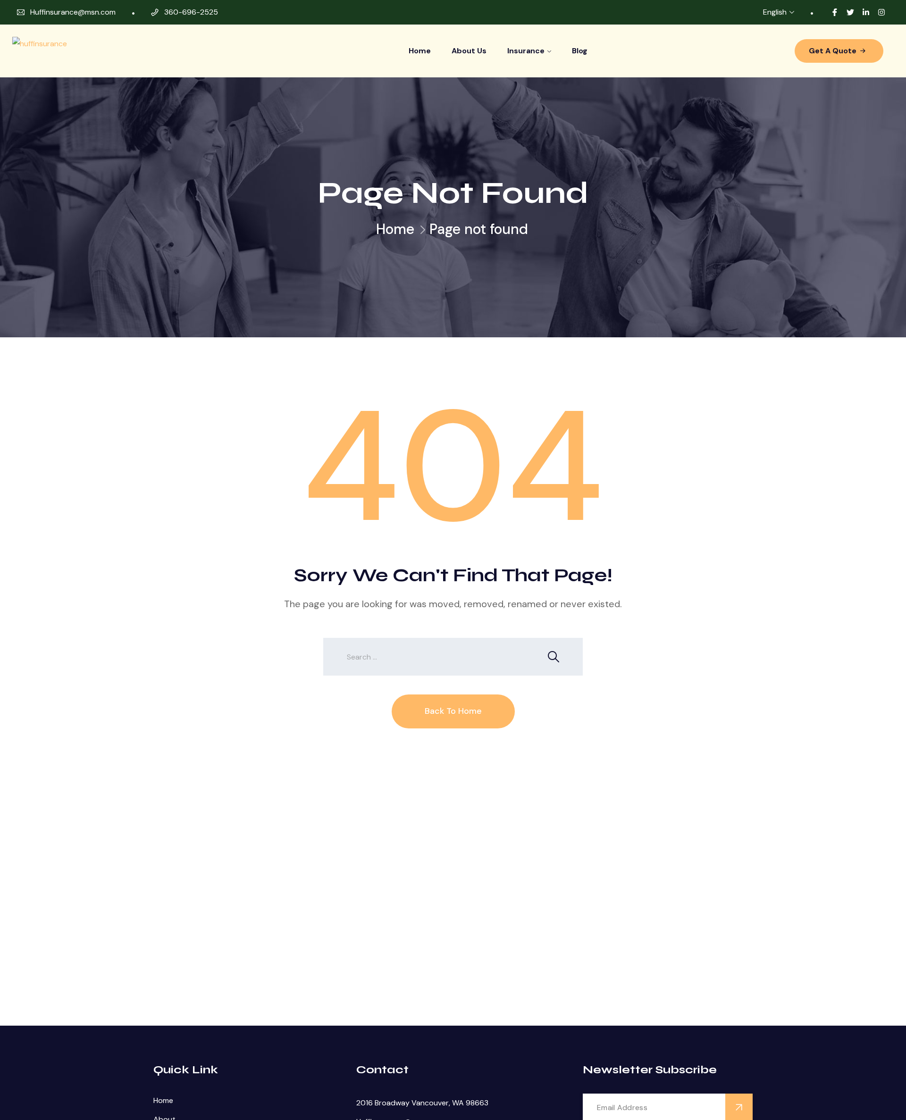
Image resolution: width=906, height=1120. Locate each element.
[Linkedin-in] (865, 12)
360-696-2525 (191, 12)
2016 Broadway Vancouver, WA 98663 (422, 1103)
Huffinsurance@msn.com (73, 12)
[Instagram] (881, 12)
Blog (579, 51)
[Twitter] (850, 12)
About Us (469, 51)
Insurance (526, 51)
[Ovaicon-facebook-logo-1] (834, 12)
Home (420, 51)
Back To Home (453, 711)
